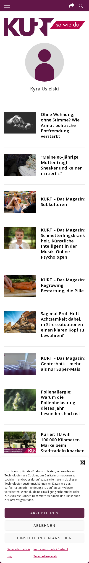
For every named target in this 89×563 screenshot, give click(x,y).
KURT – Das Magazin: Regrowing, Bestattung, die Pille (63, 285)
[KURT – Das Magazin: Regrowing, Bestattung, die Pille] (20, 286)
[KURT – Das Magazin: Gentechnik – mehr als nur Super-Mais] (20, 364)
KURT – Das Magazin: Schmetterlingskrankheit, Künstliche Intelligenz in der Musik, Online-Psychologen (63, 243)
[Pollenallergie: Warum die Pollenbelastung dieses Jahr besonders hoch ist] (20, 400)
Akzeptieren (44, 513)
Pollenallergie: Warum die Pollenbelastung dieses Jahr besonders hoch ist (60, 402)
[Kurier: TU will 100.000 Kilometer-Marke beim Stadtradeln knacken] (20, 442)
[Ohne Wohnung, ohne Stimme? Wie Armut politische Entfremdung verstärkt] (20, 123)
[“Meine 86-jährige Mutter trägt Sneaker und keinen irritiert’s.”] (20, 165)
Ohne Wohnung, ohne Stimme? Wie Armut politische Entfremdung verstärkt (60, 125)
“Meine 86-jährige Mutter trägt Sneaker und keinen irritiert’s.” (62, 165)
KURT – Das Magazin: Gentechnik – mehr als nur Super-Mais (63, 363)
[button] (82, 462)
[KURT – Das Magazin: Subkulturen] (20, 202)
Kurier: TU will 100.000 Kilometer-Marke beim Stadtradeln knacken (62, 442)
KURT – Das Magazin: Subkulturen (63, 201)
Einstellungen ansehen (44, 538)
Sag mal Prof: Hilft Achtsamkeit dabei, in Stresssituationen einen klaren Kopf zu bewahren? (62, 324)
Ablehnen (44, 525)
